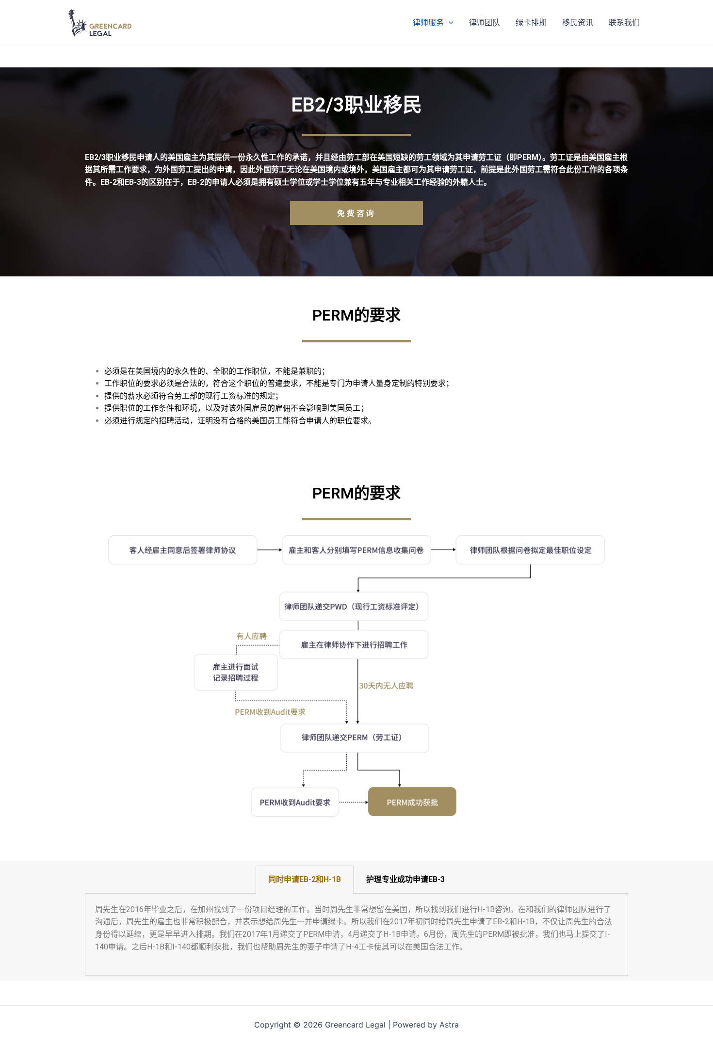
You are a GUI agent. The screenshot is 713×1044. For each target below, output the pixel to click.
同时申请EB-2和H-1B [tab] (304, 879)
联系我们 (624, 22)
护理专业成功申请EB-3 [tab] (405, 879)
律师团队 (484, 22)
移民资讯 (577, 22)
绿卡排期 (531, 22)
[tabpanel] (356, 935)
